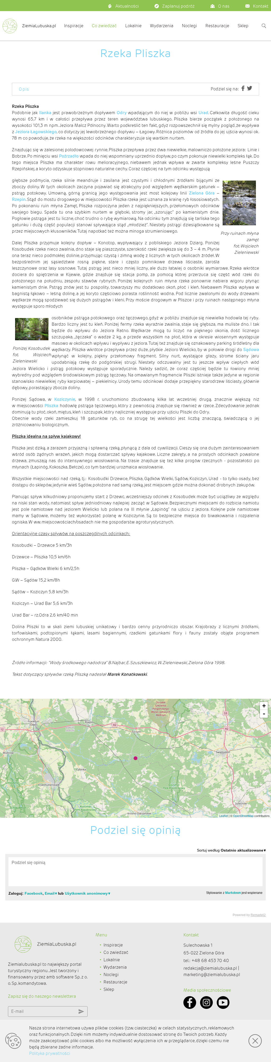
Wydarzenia (161, 26)
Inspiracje (73, 26)
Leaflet (223, 815)
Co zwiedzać (104, 26)
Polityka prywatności (49, 1053)
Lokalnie (133, 26)
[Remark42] (135, 882)
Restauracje (217, 26)
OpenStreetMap (243, 815)
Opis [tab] (24, 89)
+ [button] (264, 705)
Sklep (243, 26)
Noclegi (189, 26)
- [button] (264, 713)
